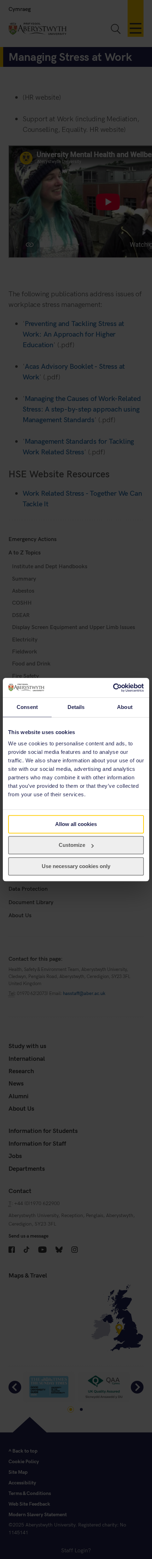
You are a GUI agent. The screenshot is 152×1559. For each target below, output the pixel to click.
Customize (72, 845)
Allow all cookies (76, 824)
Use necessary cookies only (76, 866)
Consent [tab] (27, 707)
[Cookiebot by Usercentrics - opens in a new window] (113, 687)
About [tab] (125, 707)
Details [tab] (76, 707)
